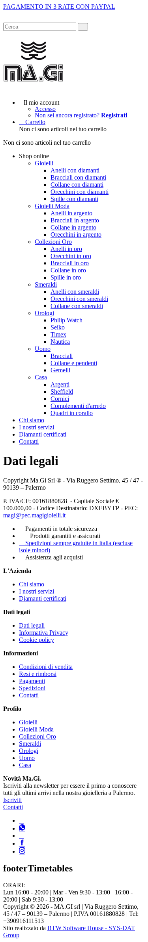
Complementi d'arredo (78, 405)
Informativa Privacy (43, 632)
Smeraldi (46, 284)
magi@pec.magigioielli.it (34, 515)
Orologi (44, 313)
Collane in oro (68, 270)
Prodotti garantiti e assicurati (65, 535)
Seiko (58, 327)
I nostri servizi (36, 427)
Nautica (60, 341)
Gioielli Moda (52, 206)
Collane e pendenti (74, 363)
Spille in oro (66, 277)
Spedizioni (32, 688)
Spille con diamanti (74, 198)
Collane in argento (73, 227)
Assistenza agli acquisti (54, 557)
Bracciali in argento (75, 220)
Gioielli (44, 163)
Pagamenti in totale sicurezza (61, 528)
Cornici (60, 398)
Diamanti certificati (42, 434)
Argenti (60, 384)
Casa (41, 377)
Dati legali (32, 625)
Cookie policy (36, 639)
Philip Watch (66, 320)
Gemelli (60, 370)
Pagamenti (32, 681)
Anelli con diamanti (75, 170)
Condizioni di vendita (46, 666)
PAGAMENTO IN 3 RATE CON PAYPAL (59, 6)
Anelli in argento (71, 213)
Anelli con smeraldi (75, 291)
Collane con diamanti (77, 184)
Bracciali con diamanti (78, 177)
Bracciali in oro (70, 263)
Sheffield (62, 391)
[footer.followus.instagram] (22, 851)
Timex (58, 334)
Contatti (29, 441)
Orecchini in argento (76, 234)
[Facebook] (22, 843)
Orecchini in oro (71, 256)
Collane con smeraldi (77, 306)
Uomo (43, 348)
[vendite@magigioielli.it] (21, 835)
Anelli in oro (66, 248)
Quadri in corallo (72, 413)
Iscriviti (12, 799)
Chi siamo (31, 420)
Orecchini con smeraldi (79, 298)
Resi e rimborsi (37, 673)
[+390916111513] (21, 820)
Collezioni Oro (53, 241)
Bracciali (62, 355)
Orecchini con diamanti (80, 191)
